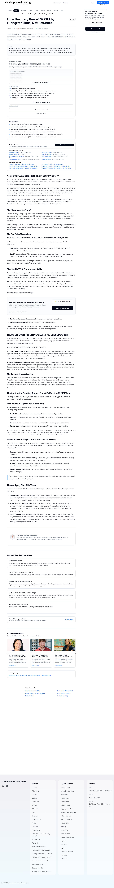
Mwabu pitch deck (13, 152)
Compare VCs (36, 819)
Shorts (36, 10)
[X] (3, 786)
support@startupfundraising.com (99, 790)
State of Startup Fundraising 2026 (35, 693)
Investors (35, 816)
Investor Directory (62, 696)
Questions (56, 10)
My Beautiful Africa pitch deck (16, 156)
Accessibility (65, 823)
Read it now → (12, 665)
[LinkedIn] (7, 786)
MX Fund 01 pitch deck (14, 154)
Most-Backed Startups (63, 693)
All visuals (35, 809)
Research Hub (29, 696)
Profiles (43, 10)
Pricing (65, 3)
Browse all (64, 855)
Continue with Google (42, 102)
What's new (64, 859)
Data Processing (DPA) (68, 812)
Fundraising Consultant (40, 861)
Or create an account (41, 110)
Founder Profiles (22, 14)
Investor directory (21, 675)
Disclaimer (64, 795)
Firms (34, 823)
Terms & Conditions (67, 791)
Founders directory (34, 675)
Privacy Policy (65, 787)
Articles (16, 10)
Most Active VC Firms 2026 (65, 691)
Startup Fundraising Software (42, 854)
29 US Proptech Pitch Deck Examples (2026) (52, 164)
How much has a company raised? (41, 835)
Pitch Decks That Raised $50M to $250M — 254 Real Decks (56, 168)
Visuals (49, 10)
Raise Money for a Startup (41, 850)
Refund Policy (65, 805)
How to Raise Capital (39, 847)
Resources (57, 3)
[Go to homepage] (18, 3)
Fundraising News (38, 864)
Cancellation (65, 802)
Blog (33, 812)
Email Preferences (67, 819)
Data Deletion (65, 834)
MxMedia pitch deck (46, 154)
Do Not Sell (64, 830)
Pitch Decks (23, 10)
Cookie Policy (65, 798)
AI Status (64, 844)
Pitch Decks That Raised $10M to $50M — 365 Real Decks (23, 166)
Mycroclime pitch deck (14, 159)
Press (62, 848)
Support (63, 841)
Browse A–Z (36, 839)
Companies (36, 830)
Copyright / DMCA (67, 809)
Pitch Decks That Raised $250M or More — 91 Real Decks (23, 168)
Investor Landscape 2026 (32, 691)
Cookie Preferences (67, 837)
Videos (30, 10)
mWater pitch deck (46, 152)
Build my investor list (62, 308)
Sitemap (63, 827)
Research (35, 843)
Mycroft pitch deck (46, 159)
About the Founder (67, 852)
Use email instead (13, 106)
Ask (62, 10)
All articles (12, 675)
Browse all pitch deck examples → (64, 145)
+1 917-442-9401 (94, 798)
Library (10, 10)
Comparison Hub (46, 675)
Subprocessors (66, 816)
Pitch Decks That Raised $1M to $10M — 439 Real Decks (55, 166)
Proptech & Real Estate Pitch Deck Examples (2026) (21, 164)
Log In (93, 3)
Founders (35, 827)
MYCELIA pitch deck (46, 156)
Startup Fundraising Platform (42, 857)
